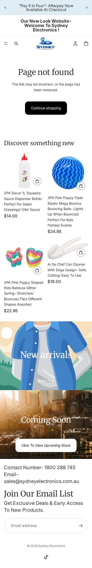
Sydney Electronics (51, 546)
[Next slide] (86, 7)
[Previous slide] (5, 7)
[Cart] (86, 43)
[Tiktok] (46, 557)
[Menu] (5, 43)
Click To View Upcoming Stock (46, 445)
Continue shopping (46, 108)
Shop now (46, 380)
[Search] (16, 43)
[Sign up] (81, 526)
